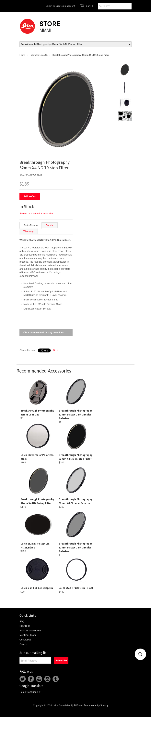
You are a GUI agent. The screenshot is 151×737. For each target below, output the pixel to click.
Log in (49, 6)
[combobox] (115, 6)
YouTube (39, 679)
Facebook (31, 679)
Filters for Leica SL (39, 55)
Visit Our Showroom (30, 630)
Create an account (65, 6)
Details (49, 225)
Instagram (47, 679)
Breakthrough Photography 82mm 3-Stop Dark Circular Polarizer (75, 414)
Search (23, 644)
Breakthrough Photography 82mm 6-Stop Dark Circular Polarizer (75, 547)
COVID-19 (24, 626)
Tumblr (55, 679)
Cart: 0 (89, 6)
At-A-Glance (31, 225)
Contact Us (25, 639)
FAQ (21, 621)
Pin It (55, 350)
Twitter (22, 679)
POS (76, 705)
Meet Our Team (27, 635)
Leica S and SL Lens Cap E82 (36, 587)
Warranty (28, 231)
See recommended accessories (36, 213)
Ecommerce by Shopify (96, 705)
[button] (140, 654)
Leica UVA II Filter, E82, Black (76, 587)
